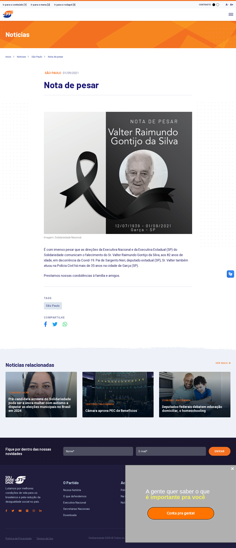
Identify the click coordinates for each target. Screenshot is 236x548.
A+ (231, 4)
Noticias (21, 56)
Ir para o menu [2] (40, 4)
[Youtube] (20, 510)
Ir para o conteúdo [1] (14, 4)
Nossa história (72, 490)
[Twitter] (13, 510)
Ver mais (222, 363)
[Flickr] (27, 510)
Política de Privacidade (19, 538)
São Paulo (37, 56)
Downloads (70, 515)
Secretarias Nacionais (76, 509)
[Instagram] (34, 510)
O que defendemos (74, 496)
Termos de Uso (45, 538)
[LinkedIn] (40, 510)
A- (227, 4)
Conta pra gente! (181, 513)
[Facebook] (6, 510)
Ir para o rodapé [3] (64, 4)
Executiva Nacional (74, 502)
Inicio (8, 56)
